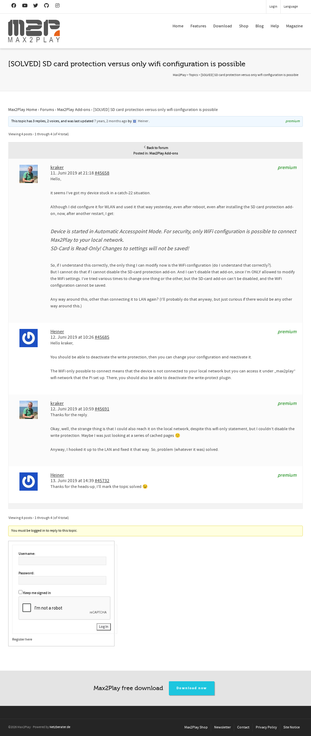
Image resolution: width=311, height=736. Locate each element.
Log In (103, 626)
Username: (27, 553)
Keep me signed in (37, 593)
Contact (243, 727)
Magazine (294, 26)
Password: (26, 573)
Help (275, 26)
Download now (191, 688)
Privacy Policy (266, 727)
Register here (22, 639)
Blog (259, 26)
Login (273, 7)
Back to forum (157, 148)
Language (291, 7)
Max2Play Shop (196, 727)
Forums (47, 109)
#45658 (102, 173)
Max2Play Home (22, 109)
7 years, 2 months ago (110, 121)
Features (198, 26)
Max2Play (179, 75)
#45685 (102, 337)
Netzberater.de (60, 727)
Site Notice (291, 727)
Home (178, 26)
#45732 (102, 481)
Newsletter (222, 727)
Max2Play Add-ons (73, 109)
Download (222, 26)
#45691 (102, 409)
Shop (243, 26)
